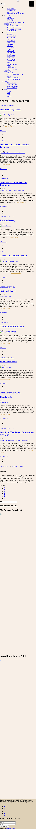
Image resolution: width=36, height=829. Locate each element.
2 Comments (3, 169)
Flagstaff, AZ (6, 397)
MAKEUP (10, 19)
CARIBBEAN (11, 39)
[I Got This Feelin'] (6, 367)
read (3, 485)
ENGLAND (11, 42)
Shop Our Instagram (13, 86)
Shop (5, 81)
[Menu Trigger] (31, 4)
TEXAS (9, 66)
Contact (9, 96)
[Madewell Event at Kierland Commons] (12, 190)
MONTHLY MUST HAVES (15, 14)
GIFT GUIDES (12, 88)
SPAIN (9, 62)
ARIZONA (10, 34)
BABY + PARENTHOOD (15, 74)
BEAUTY (7, 15)
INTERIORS (8, 24)
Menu (2, 4)
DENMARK (11, 41)
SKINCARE (11, 17)
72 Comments (4, 456)
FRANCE (10, 46)
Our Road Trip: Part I (10, 109)
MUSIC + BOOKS (13, 78)
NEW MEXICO (12, 54)
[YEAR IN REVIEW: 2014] (8, 332)
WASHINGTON (12, 69)
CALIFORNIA (12, 37)
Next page (20, 466)
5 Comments (3, 131)
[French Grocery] (5, 226)
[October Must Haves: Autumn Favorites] (12, 153)
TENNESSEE (11, 67)
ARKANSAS (11, 36)
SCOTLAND (11, 61)
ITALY (9, 49)
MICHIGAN (11, 52)
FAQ (8, 93)
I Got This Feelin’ (8, 361)
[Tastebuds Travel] (5, 296)
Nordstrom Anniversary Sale (13, 255)
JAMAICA (10, 51)
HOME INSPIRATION (14, 29)
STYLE (6, 7)
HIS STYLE (11, 10)
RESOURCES (11, 31)
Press (8, 94)
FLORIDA (10, 44)
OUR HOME (11, 27)
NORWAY (10, 57)
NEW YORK (11, 56)
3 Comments (3, 312)
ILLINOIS (10, 47)
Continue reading (9, 126)
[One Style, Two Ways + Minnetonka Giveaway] (14, 440)
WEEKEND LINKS (13, 79)
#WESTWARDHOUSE (14, 25)
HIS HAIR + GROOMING (15, 22)
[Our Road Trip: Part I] (7, 115)
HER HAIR (10, 20)
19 (16, 466)
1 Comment (3, 242)
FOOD (9, 76)
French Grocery (7, 220)
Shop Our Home (12, 84)
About (5, 89)
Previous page (4, 466)
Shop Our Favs (11, 83)
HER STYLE (11, 9)
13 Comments (4, 418)
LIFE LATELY (11, 72)
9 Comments (3, 383)
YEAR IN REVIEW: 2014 (12, 326)
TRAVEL (7, 32)
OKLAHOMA (11, 59)
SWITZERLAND (12, 64)
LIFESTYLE (8, 71)
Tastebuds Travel (8, 291)
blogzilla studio (10, 828)
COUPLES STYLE (13, 12)
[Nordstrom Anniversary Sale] (9, 261)
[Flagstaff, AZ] (4, 402)
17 (12, 466)
